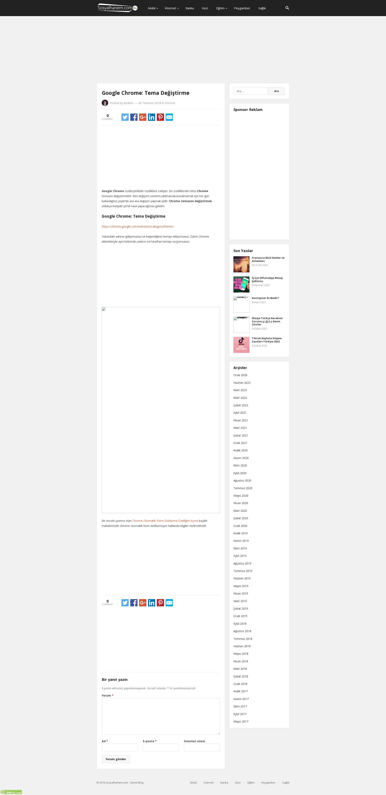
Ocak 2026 (240, 375)
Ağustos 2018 (242, 631)
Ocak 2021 (240, 443)
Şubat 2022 (240, 405)
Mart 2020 (240, 511)
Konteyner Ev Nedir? (265, 298)
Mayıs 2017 (240, 721)
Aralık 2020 (240, 450)
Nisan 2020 (240, 503)
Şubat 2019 (240, 608)
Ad (105, 741)
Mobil (151, 8)
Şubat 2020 (240, 518)
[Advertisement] (193, 50)
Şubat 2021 (240, 435)
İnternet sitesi (194, 741)
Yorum (107, 695)
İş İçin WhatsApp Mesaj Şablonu (267, 279)
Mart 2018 (240, 669)
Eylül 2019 (239, 556)
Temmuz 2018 (242, 639)
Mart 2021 (240, 428)
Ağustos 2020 (242, 480)
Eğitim (220, 8)
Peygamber (242, 8)
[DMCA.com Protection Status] (11, 793)
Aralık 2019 (240, 533)
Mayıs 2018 (240, 653)
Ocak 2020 (240, 526)
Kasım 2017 (241, 699)
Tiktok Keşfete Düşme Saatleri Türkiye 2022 (267, 339)
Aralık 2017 (240, 691)
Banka (190, 8)
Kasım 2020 (241, 458)
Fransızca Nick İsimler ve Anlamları (268, 259)
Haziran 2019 (241, 578)
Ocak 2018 (240, 684)
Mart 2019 (240, 601)
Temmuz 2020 (242, 488)
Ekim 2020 (240, 465)
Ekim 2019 (240, 548)
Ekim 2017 (240, 706)
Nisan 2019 (240, 593)
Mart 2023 (240, 390)
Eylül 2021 (239, 413)
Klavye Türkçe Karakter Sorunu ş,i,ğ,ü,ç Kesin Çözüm (267, 321)
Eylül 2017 (239, 714)
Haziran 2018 (241, 646)
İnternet (170, 8)
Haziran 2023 (241, 383)
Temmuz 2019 (242, 571)
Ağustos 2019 (242, 563)
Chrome (170, 103)
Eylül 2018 (239, 623)
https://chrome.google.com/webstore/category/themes (138, 226)
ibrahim (128, 103)
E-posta (150, 741)
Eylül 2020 (239, 473)
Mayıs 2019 (240, 586)
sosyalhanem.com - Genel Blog (124, 782)
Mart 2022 (240, 398)
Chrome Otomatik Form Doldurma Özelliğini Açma (165, 521)
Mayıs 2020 (240, 495)
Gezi (205, 8)
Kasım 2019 (241, 541)
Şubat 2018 (240, 676)
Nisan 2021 (240, 420)
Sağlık (262, 8)
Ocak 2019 (240, 616)
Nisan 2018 (240, 661)
